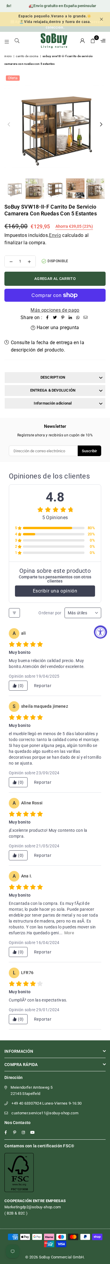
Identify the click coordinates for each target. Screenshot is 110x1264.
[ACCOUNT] (82, 40)
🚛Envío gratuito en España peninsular (56, 6)
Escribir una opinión (55, 591)
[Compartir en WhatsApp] (78, 317)
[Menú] (7, 40)
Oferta (13, 78)
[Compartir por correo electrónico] (85, 317)
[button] (93, 40)
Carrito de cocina (27, 56)
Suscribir (89, 451)
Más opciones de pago (55, 310)
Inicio (8, 56)
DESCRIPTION (52, 377)
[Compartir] (47, 317)
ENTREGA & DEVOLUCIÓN (53, 390)
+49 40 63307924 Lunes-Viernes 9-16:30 (46, 1103)
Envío (55, 235)
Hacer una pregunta (57, 327)
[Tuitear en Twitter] (55, 317)
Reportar (43, 685)
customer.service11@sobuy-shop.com (44, 1113)
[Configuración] (102, 40)
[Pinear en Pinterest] (63, 317)
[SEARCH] (17, 40)
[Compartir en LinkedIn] (70, 317)
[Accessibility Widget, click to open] (100, 632)
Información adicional (53, 403)
